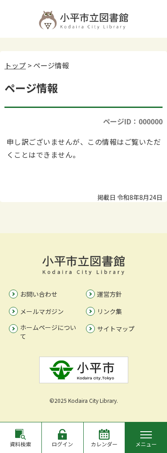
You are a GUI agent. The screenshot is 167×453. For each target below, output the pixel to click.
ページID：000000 (133, 121)
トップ (15, 65)
